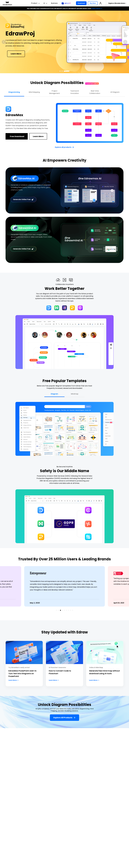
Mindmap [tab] (74, 394)
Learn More (38, 136)
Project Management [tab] (54, 92)
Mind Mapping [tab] (34, 92)
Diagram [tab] (54, 394)
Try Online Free (40, 59)
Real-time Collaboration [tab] (94, 92)
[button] (4, 42)
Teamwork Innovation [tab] (74, 92)
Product (34, 3)
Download (81, 3)
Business (54, 3)
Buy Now (93, 3)
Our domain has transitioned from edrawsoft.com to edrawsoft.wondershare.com (64, 8)
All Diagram (115, 92)
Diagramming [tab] (14, 92)
